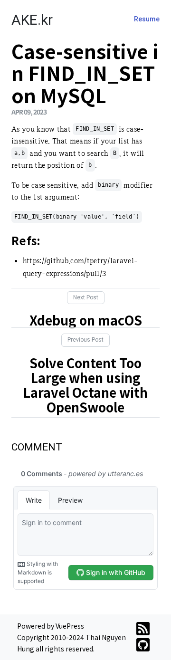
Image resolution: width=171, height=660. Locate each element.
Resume (147, 19)
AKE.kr (32, 19)
